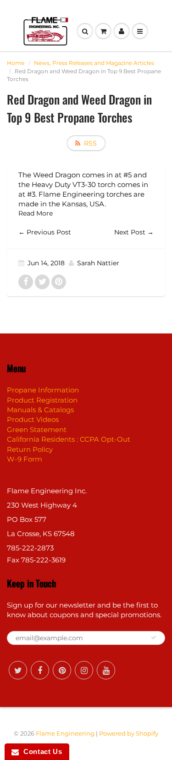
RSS (90, 143)
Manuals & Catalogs (40, 409)
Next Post (129, 232)
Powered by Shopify (128, 733)
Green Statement (37, 429)
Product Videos (33, 419)
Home (15, 62)
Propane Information (43, 390)
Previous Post (49, 232)
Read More (35, 213)
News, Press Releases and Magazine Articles (94, 62)
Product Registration (42, 400)
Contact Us (40, 751)
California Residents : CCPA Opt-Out (68, 439)
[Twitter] (18, 670)
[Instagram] (84, 670)
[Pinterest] (62, 670)
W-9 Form (24, 459)
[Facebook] (40, 670)
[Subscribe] (153, 637)
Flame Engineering (65, 733)
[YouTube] (106, 670)
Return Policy (30, 449)
